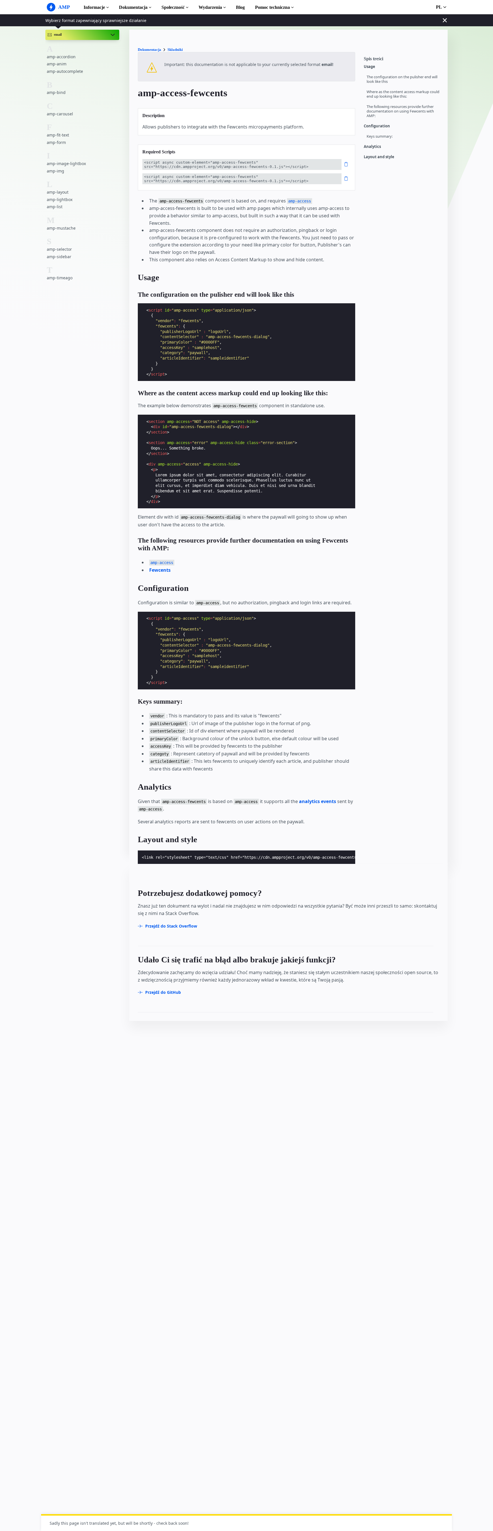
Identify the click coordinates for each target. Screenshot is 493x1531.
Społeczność (173, 7)
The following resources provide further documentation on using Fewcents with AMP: (400, 111)
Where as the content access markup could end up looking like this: (403, 94)
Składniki (175, 49)
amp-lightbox (59, 199)
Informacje (94, 7)
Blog (240, 7)
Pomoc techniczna (272, 7)
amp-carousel (60, 113)
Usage (369, 66)
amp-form (56, 142)
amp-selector (59, 249)
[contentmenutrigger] (403, 60)
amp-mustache (61, 227)
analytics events (317, 801)
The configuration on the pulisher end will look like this (402, 79)
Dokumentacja (133, 7)
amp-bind (56, 92)
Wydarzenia (210, 7)
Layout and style (379, 156)
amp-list (54, 206)
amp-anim (56, 64)
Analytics (372, 146)
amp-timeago (59, 277)
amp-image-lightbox (66, 163)
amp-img (55, 170)
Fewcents (160, 570)
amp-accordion (61, 56)
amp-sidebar (59, 256)
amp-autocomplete (65, 71)
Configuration (377, 126)
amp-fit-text (58, 135)
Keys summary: (380, 136)
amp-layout (57, 192)
